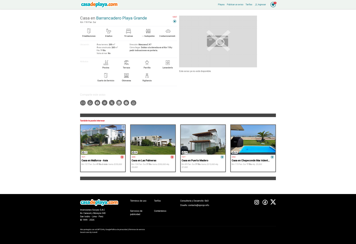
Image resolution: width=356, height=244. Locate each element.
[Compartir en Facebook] (97, 103)
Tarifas (157, 200)
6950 (234, 157)
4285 (133, 157)
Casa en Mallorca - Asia (94, 160)
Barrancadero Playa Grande (121, 18)
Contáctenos (160, 211)
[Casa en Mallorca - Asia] (103, 140)
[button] (174, 21)
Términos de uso (138, 200)
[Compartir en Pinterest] (126, 103)
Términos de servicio (137, 229)
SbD (207, 200)
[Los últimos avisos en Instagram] (257, 210)
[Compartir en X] (112, 103)
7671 (83, 157)
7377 (184, 157)
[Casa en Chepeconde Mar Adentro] (253, 140)
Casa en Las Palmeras (144, 160)
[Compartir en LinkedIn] (119, 103)
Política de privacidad (119, 229)
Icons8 (94, 232)
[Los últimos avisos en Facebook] (265, 210)
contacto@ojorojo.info (198, 205)
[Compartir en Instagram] (104, 103)
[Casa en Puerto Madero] (203, 140)
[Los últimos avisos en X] (273, 210)
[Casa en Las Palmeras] (153, 140)
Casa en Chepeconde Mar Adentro (251, 160)
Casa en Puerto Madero (195, 160)
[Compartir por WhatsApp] (90, 103)
